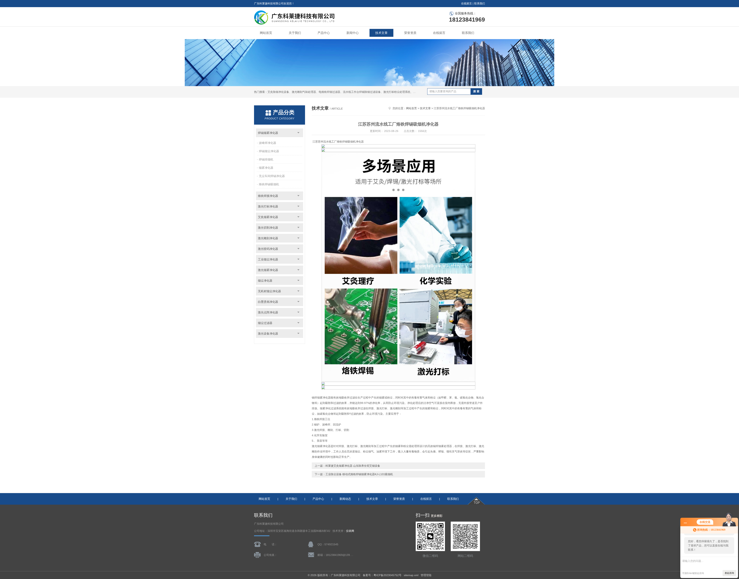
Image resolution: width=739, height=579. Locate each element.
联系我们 (479, 3)
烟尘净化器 (265, 280)
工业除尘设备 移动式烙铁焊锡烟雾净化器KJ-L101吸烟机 (359, 474)
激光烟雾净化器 (268, 270)
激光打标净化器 (268, 206)
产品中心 (324, 32)
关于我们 (295, 32)
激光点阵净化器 (268, 312)
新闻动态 (345, 498)
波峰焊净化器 (267, 142)
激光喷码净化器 (268, 248)
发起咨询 (729, 573)
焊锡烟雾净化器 (268, 132)
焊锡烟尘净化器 (269, 151)
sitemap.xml (411, 575)
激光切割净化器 (268, 227)
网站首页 (266, 32)
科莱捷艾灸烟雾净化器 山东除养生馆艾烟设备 (352, 465)
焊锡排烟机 (266, 159)
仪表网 (350, 530)
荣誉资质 (410, 32)
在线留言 (466, 3)
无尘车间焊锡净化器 (272, 176)
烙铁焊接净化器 (268, 195)
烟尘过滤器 (265, 323)
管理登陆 (426, 575)
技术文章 (381, 32)
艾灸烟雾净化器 (268, 217)
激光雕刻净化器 (268, 238)
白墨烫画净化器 (268, 301)
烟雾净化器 (266, 167)
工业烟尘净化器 (268, 259)
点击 (298, 132)
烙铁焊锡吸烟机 (269, 184)
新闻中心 (352, 32)
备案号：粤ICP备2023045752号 (382, 575)
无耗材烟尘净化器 (269, 291)
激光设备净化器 (268, 333)
